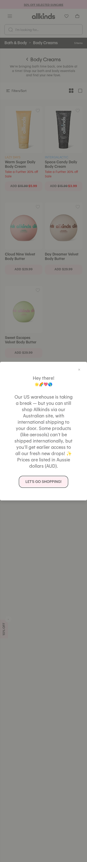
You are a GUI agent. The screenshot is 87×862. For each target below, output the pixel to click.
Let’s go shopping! (43, 482)
